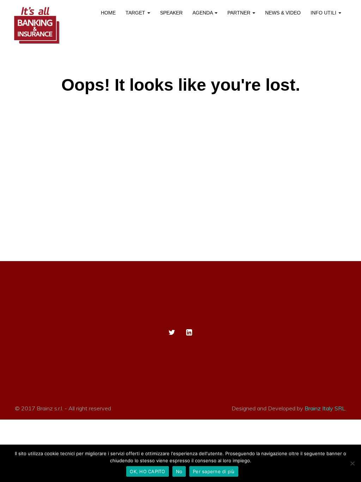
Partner (239, 13)
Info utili (324, 13)
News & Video (283, 13)
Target (136, 13)
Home (108, 13)
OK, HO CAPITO (147, 471)
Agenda (203, 13)
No (179, 471)
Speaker (171, 13)
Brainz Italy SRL (325, 408)
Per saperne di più (214, 471)
